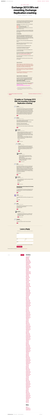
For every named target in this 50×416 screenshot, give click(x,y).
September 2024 (28, 267)
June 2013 (27, 365)
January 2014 (28, 358)
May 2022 (27, 278)
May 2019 (27, 297)
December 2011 (28, 383)
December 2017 (28, 314)
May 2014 (27, 354)
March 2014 (27, 356)
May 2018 (27, 309)
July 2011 (27, 388)
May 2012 (27, 378)
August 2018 (28, 306)
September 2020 (28, 286)
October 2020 (28, 285)
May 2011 (27, 390)
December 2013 (28, 359)
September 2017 (28, 317)
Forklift (26, 87)
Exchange (23, 87)
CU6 (17, 87)
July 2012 (27, 376)
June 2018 (27, 308)
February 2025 (28, 265)
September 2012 (28, 374)
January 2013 (28, 370)
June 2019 (27, 296)
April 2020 (27, 288)
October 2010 (28, 396)
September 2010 (28, 397)
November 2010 (28, 395)
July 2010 (27, 399)
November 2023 (28, 272)
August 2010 (28, 398)
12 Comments (30, 15)
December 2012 (28, 371)
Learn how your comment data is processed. (22, 248)
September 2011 (28, 386)
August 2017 (28, 318)
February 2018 (28, 312)
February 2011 (28, 393)
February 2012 (28, 381)
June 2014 (27, 353)
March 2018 (27, 311)
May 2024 (27, 269)
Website (17, 241)
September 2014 (28, 350)
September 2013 (28, 362)
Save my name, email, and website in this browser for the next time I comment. (24, 244)
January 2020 (28, 291)
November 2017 (28, 315)
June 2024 (27, 268)
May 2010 (27, 401)
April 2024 (27, 270)
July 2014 (27, 352)
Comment (18, 233)
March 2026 (27, 259)
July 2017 (27, 319)
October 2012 (28, 373)
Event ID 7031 (20, 87)
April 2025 (27, 264)
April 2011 (27, 391)
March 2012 (27, 380)
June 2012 (27, 377)
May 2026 (27, 257)
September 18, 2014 (25, 15)
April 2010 (27, 402)
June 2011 (27, 389)
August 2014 (28, 351)
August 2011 (28, 387)
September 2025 (28, 262)
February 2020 (28, 290)
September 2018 (28, 305)
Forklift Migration (29, 87)
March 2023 (27, 276)
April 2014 (27, 355)
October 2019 (28, 294)
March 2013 (27, 368)
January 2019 (28, 301)
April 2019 (27, 298)
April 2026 (27, 258)
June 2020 (27, 287)
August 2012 (28, 375)
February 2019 (28, 300)
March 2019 (27, 299)
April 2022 (27, 279)
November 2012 (28, 372)
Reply (17, 115)
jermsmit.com (11, 414)
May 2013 (27, 366)
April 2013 (27, 367)
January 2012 (28, 382)
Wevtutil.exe (20, 89)
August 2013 (28, 363)
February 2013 (28, 369)
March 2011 (27, 392)
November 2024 (28, 266)
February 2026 (28, 260)
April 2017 (27, 322)
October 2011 (28, 385)
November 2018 (28, 303)
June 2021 (27, 281)
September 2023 (28, 273)
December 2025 (28, 261)
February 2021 (28, 283)
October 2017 (28, 316)
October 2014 (28, 349)
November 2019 (28, 293)
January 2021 (28, 284)
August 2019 (28, 295)
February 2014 (28, 357)
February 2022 (28, 280)
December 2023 (28, 271)
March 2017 (27, 323)
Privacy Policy (15, 414)
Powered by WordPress (20, 414)
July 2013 (27, 364)
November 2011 (28, 384)
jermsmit (20, 15)
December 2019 (28, 292)
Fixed (24, 87)
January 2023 (28, 277)
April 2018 (27, 310)
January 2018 (28, 313)
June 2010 (27, 400)
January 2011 (28, 394)
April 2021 (27, 282)
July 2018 (27, 307)
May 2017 (27, 321)
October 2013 (28, 361)
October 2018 (28, 304)
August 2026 (28, 256)
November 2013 (28, 360)
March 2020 (27, 289)
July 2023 (27, 274)
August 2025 (28, 263)
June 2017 (27, 320)
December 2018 (28, 302)
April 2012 (27, 379)
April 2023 (27, 275)
